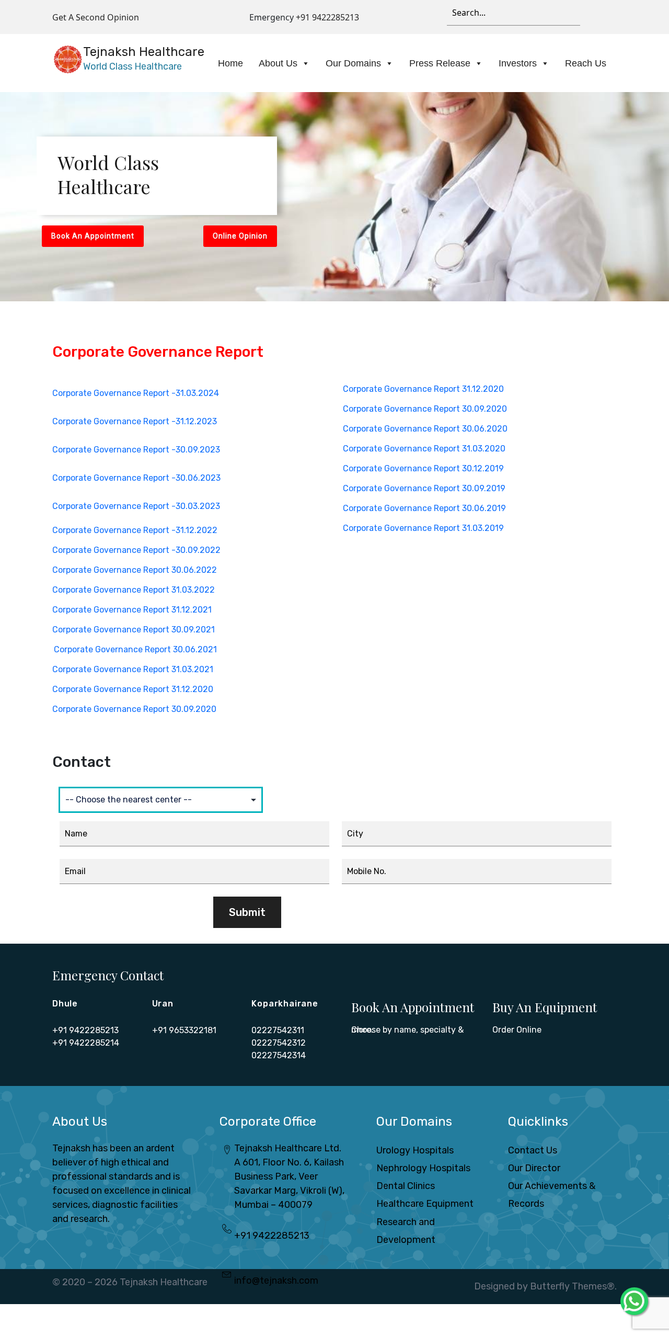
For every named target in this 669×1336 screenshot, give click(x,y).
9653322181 (192, 1030)
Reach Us (585, 63)
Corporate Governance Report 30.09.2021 (133, 630)
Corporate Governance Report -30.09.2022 (136, 550)
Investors (518, 63)
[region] (334, 196)
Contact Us (532, 1150)
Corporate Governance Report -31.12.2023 (134, 421)
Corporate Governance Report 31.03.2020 (424, 449)
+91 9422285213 (327, 17)
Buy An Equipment (544, 1007)
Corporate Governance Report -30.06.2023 (136, 478)
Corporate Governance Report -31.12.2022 (134, 530)
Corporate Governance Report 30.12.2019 (423, 468)
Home (230, 63)
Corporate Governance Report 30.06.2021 (135, 649)
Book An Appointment (412, 1007)
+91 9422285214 (85, 1043)
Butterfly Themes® (572, 1286)
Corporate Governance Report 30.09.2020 (134, 709)
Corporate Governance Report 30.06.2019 (424, 508)
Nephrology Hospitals (423, 1168)
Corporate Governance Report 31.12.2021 (132, 610)
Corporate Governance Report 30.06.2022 (134, 570)
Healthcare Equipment (425, 1203)
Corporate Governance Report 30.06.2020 (425, 429)
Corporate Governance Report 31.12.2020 (132, 689)
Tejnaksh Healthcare (163, 1282)
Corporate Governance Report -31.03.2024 (135, 393)
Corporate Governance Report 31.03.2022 (133, 590)
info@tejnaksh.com (276, 1280)
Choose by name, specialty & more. (407, 1030)
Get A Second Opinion (95, 17)
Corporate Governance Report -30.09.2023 (136, 450)
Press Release (439, 63)
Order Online (516, 1030)
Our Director (534, 1168)
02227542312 (278, 1043)
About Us (278, 63)
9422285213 (94, 1030)
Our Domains (353, 63)
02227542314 (278, 1055)
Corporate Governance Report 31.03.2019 (423, 528)
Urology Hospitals (415, 1150)
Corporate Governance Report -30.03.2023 (136, 506)
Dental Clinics (405, 1186)
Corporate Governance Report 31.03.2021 (132, 669)
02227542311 (277, 1030)
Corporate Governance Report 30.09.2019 (424, 488)
